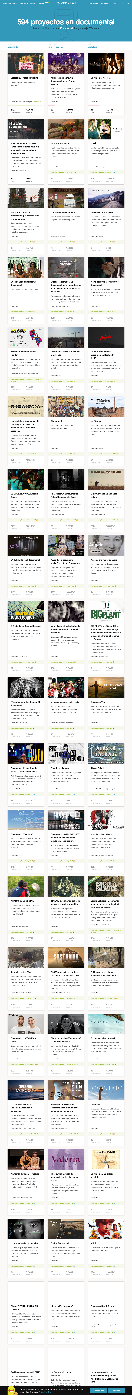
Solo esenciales (98, 1391)
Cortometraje (52, 28)
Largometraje (81, 28)
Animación (38, 28)
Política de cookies (45, 1392)
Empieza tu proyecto (27, 3)
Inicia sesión (93, 3)
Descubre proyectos (10, 3)
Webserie (94, 28)
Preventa (41, 3)
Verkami (66, 3)
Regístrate (104, 3)
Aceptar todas (116, 1391)
